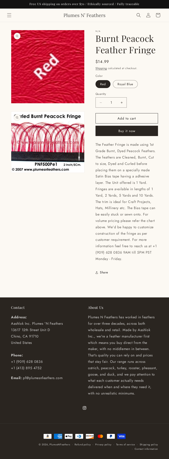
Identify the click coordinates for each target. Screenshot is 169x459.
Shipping (101, 68)
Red (103, 84)
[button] (9, 15)
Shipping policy (149, 444)
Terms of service (125, 444)
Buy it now (126, 131)
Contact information (146, 449)
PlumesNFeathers (60, 444)
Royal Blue (125, 84)
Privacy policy (103, 444)
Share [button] (104, 272)
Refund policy (83, 444)
